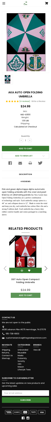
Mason (21, 366)
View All (36, 349)
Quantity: (25, 136)
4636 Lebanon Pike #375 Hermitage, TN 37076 (24, 329)
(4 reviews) (25, 101)
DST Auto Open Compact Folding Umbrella (25, 281)
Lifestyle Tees (24, 369)
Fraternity (22, 358)
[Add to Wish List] (29, 270)
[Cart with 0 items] (46, 3)
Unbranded (23, 349)
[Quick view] (22, 270)
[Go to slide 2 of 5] (46, 268)
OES (19, 364)
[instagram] (28, 418)
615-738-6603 (12, 333)
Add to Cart (25, 295)
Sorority (21, 361)
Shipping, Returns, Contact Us (7, 352)
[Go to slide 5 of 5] (5, 268)
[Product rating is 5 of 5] (12, 101)
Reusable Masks (22, 354)
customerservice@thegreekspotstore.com (26, 337)
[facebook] (23, 418)
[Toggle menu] (3, 3)
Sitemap (6, 358)
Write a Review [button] (38, 101)
